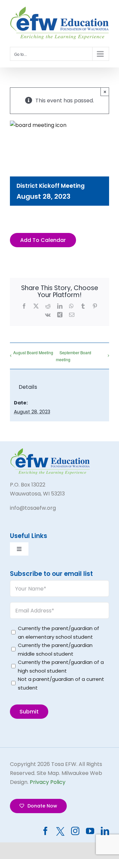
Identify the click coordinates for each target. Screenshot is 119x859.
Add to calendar (43, 240)
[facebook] (45, 831)
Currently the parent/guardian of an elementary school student (58, 632)
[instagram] (75, 831)
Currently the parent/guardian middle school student (55, 649)
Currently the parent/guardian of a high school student (61, 666)
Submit (29, 711)
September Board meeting (73, 356)
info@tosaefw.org (33, 508)
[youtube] (90, 831)
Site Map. (48, 773)
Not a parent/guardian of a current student (61, 683)
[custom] (60, 831)
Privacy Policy (47, 782)
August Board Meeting (33, 352)
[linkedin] (105, 831)
